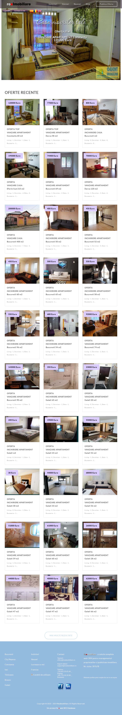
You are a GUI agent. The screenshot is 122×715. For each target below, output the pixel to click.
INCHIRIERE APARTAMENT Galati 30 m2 (20, 502)
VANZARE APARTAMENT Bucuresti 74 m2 (97, 344)
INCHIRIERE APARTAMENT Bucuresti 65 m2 (59, 291)
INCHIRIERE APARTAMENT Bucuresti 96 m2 (20, 344)
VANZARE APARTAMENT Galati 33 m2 (58, 502)
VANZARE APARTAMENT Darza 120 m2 (97, 185)
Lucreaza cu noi (38, 664)
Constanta (9, 664)
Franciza (34, 670)
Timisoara (9, 675)
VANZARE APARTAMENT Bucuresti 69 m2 (58, 185)
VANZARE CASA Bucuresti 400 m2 (15, 238)
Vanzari (65, 4)
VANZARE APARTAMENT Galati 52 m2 (97, 449)
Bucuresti (9, 654)
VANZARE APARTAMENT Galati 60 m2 (58, 555)
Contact (60, 654)
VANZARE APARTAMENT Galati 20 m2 (97, 396)
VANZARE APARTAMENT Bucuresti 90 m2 (19, 396)
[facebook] (60, 686)
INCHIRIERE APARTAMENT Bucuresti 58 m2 (98, 291)
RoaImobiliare (63, 704)
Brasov (8, 680)
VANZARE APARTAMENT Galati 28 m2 (97, 555)
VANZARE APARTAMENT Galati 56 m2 (97, 502)
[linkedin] (68, 686)
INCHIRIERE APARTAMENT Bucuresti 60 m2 (20, 291)
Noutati (77, 4)
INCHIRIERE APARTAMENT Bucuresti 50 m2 (59, 238)
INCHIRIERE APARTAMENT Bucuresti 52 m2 (98, 238)
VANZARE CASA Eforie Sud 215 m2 (15, 185)
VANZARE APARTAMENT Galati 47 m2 (19, 608)
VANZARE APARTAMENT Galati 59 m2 (19, 555)
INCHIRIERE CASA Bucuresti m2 (93, 132)
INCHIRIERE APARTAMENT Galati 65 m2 (59, 396)
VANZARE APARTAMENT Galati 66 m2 (97, 608)
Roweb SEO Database (65, 708)
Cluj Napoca (10, 659)
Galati (7, 685)
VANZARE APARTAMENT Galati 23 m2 (58, 449)
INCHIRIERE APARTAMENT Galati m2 (20, 449)
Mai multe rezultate (61, 635)
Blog (88, 4)
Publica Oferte (106, 4)
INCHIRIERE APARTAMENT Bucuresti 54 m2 (59, 344)
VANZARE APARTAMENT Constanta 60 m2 (19, 132)
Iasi (6, 670)
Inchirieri (53, 4)
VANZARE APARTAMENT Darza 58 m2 (58, 132)
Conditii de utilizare (42, 675)
